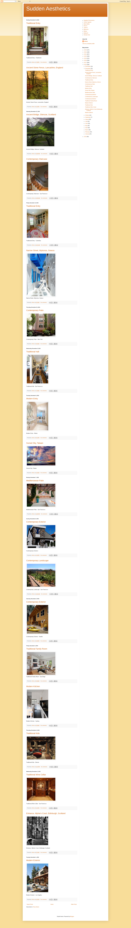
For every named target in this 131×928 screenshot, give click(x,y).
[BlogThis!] (51, 62)
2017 (85, 62)
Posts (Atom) (36, 907)
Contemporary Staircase (36, 159)
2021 (85, 54)
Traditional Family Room (36, 649)
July (86, 121)
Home (52, 904)
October (87, 115)
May (86, 125)
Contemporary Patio (34, 310)
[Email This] (50, 62)
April (86, 127)
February (87, 132)
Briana (85, 31)
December (88, 66)
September (88, 117)
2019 (85, 58)
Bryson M (86, 29)
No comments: (44, 62)
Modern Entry (32, 398)
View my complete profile (88, 43)
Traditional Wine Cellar (36, 775)
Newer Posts (30, 904)
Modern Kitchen (33, 686)
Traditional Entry (33, 23)
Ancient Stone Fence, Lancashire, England (44, 67)
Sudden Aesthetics (48, 9)
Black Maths (87, 24)
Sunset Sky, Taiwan (34, 443)
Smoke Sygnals (87, 22)
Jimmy (86, 41)
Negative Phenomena (89, 20)
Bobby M (86, 33)
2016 (85, 64)
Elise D (85, 25)
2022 (85, 52)
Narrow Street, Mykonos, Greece (40, 250)
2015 (85, 136)
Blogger (72, 916)
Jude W (85, 27)
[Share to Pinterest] (56, 62)
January (87, 134)
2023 (85, 50)
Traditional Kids (33, 733)
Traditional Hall (32, 352)
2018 (85, 60)
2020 (85, 56)
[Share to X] (53, 62)
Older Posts (74, 904)
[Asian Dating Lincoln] (41, 675)
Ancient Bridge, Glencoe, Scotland (41, 114)
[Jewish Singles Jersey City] (41, 296)
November (88, 68)
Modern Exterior (33, 860)
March (87, 129)
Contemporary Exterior (36, 522)
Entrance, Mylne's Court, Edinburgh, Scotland (45, 813)
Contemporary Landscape (37, 560)
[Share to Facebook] (55, 62)
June (86, 123)
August (87, 119)
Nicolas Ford (87, 35)
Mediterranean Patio (35, 480)
